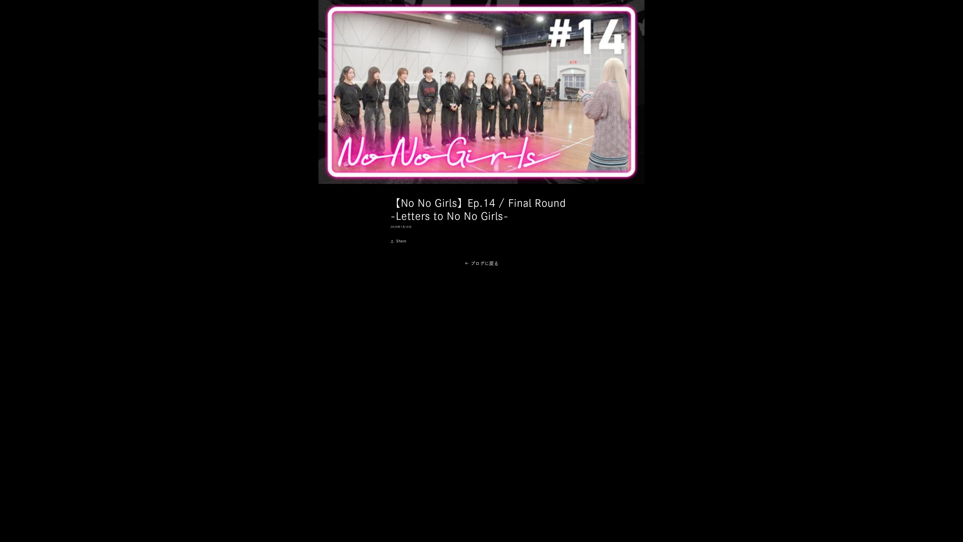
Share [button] (401, 241)
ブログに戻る (485, 263)
